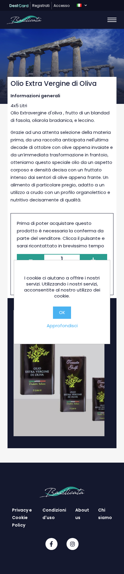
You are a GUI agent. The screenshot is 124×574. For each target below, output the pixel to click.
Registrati (41, 5)
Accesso (62, 5)
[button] (81, 5)
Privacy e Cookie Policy (22, 517)
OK (62, 313)
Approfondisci (62, 325)
